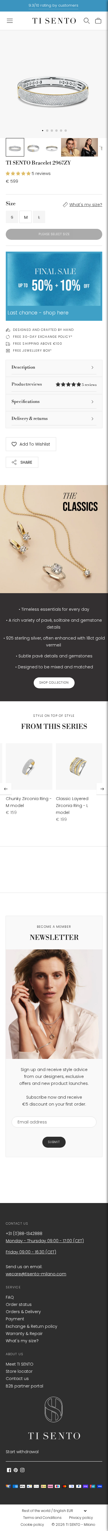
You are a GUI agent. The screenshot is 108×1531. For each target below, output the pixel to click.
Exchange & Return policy (31, 1326)
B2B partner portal (24, 1386)
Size (11, 203)
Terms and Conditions (42, 1517)
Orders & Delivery (23, 1312)
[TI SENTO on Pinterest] (16, 1471)
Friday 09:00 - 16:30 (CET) (31, 1252)
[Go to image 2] (33, 147)
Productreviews (54, 384)
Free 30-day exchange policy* (43, 336)
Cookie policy (32, 1524)
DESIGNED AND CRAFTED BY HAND (43, 329)
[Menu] (10, 20)
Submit (54, 1142)
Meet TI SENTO (19, 1364)
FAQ (10, 1297)
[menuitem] (44, 1517)
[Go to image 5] (88, 147)
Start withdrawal (22, 1452)
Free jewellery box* (32, 350)
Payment (15, 1319)
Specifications (26, 401)
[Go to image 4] (70, 147)
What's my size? (85, 205)
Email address (29, 1112)
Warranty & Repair (24, 1333)
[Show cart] (98, 20)
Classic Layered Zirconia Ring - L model (72, 805)
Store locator (19, 1371)
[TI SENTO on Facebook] (9, 1471)
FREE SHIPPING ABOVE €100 (37, 343)
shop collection (54, 683)
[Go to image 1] (15, 147)
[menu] (54, 1510)
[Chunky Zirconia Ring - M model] (29, 766)
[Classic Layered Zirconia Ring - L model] (79, 766)
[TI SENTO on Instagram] (22, 1471)
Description (23, 367)
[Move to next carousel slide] (102, 789)
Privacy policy (81, 1517)
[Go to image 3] (52, 147)
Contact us (17, 1378)
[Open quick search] (87, 20)
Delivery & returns (30, 418)
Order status (19, 1304)
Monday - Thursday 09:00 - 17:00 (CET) (45, 1241)
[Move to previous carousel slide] (6, 789)
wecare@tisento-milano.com (36, 1274)
